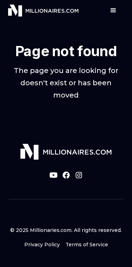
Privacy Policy (42, 244)
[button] (113, 10)
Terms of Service (86, 244)
